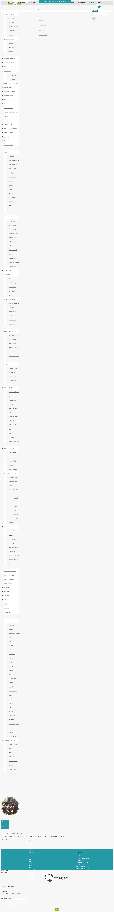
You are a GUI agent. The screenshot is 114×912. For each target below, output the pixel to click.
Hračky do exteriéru (9, 583)
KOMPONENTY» (8, 152)
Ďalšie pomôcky (13, 380)
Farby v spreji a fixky (14, 262)
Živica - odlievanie (8, 132)
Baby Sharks (7, 595)
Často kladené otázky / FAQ (31, 864)
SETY (10, 295)
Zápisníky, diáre (13, 469)
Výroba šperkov (8, 136)
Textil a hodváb (13, 168)
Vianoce (11, 51)
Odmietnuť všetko (12, 4)
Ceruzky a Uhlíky (13, 477)
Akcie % (41, 15)
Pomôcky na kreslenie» (10, 473)
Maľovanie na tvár (8, 108)
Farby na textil (12, 237)
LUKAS (10, 674)
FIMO (10, 205)
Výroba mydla (7, 120)
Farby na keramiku (13, 246)
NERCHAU (11, 728)
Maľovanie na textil (9, 67)
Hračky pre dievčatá (9, 575)
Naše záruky (30, 851)
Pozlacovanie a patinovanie (11, 112)
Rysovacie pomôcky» (9, 526)
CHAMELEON (12, 654)
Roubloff (11, 658)
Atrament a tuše (13, 266)
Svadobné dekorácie (9, 62)
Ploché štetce (12, 343)
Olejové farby (12, 225)
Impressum (32, 874)
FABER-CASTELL (13, 691)
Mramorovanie (8, 124)
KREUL (10, 699)
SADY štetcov (12, 335)
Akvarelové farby (13, 229)
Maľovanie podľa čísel (9, 58)
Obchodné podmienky (32, 871)
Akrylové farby (12, 221)
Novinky (41, 20)
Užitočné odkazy (31, 880)
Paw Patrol (6, 608)
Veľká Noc (11, 47)
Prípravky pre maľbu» (9, 299)
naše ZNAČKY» (7, 621)
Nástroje (11, 201)
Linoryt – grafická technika (11, 128)
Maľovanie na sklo (8, 95)
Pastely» (11, 494)
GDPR (77, 871)
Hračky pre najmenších (10, 571)
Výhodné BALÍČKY (13, 26)
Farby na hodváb (13, 250)
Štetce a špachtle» (8, 331)
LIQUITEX (11, 720)
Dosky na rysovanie (14, 555)
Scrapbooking (7, 87)
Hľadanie (95, 10)
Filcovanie (6, 141)
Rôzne (10, 210)
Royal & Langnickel (14, 724)
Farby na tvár (12, 254)
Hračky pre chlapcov (9, 579)
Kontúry (11, 173)
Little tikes (6, 591)
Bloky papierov (12, 452)
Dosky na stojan (13, 769)
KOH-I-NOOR (12, 703)
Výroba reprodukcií (14, 441)
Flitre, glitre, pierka (14, 160)
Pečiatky (11, 193)
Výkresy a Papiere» (9, 448)
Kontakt (41, 30)
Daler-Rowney (12, 678)
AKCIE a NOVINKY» (9, 14)
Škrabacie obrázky (8, 145)
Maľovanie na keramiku (10, 99)
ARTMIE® (11, 625)
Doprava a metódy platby (32, 857)
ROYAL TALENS (12, 736)
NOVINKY (11, 22)
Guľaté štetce (12, 339)
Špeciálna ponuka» (9, 39)
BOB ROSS (11, 683)
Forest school (7, 612)
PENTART (11, 629)
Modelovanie (7, 104)
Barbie (5, 604)
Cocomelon (7, 587)
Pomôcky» (6, 364)
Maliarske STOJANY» (9, 740)
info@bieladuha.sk (83, 858)
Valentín (11, 43)
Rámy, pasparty (13, 457)
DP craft (11, 687)
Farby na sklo (12, 241)
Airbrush (6, 116)
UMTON (11, 666)
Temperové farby (13, 233)
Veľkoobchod (42, 25)
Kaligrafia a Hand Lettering (11, 83)
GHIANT (11, 670)
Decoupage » (7, 71)
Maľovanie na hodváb (9, 91)
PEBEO (10, 695)
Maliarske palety (13, 368)
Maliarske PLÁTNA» (9, 388)
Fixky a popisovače (13, 489)
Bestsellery (11, 18)
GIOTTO (11, 732)
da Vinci (11, 662)
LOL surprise (7, 600)
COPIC (10, 650)
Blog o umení (43, 35)
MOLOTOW (12, 707)
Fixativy (11, 522)
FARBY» (6, 217)
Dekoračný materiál (14, 156)
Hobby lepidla (12, 197)
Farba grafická (12, 258)
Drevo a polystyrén (13, 164)
